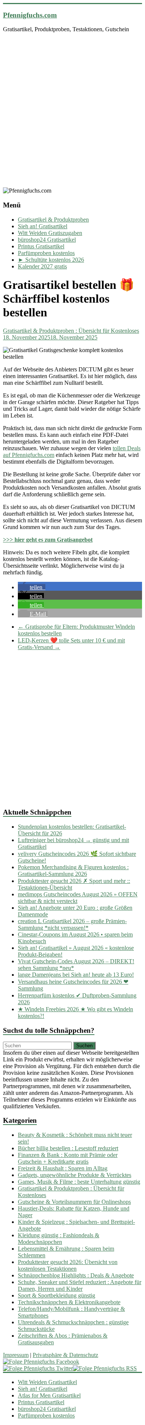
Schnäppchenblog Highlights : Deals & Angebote (76, 1275)
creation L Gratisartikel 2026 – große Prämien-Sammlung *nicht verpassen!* (72, 924)
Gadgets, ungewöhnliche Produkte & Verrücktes (74, 1175)
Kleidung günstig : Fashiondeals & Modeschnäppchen (58, 1238)
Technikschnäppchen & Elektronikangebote (69, 1302)
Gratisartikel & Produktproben (53, 219)
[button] (31, 587)
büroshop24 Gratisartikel (47, 239)
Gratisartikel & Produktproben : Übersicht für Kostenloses (71, 331)
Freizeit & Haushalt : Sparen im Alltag (62, 1168)
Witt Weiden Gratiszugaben (50, 233)
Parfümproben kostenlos (46, 253)
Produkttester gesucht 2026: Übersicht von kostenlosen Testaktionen (67, 1265)
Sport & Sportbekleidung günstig (56, 1295)
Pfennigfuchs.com (30, 15)
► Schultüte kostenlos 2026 (51, 260)
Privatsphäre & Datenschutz (65, 1355)
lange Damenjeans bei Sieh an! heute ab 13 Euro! (76, 974)
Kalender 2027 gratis (42, 266)
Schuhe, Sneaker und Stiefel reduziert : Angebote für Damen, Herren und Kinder (79, 1285)
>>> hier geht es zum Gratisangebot (48, 539)
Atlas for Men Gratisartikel (49, 1395)
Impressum (16, 1355)
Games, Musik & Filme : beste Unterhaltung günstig (79, 1182)
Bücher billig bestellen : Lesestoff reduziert (68, 1148)
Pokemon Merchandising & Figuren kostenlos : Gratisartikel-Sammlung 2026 (73, 870)
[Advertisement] (72, 111)
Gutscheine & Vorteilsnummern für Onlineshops (74, 1202)
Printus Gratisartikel (41, 246)
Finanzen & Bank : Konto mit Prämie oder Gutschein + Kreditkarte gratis (67, 1158)
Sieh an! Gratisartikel (42, 226)
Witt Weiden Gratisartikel (47, 1382)
